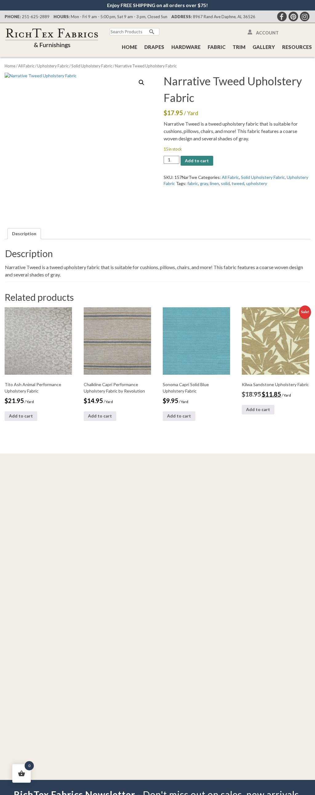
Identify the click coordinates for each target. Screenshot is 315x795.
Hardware (186, 47)
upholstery (256, 183)
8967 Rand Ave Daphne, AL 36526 (224, 16)
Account (267, 32)
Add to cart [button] (21, 415)
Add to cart (197, 160)
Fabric (216, 47)
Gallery (264, 47)
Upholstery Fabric (53, 65)
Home (129, 47)
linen (214, 183)
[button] (141, 82)
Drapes (154, 47)
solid (225, 183)
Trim (239, 47)
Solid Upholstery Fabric (91, 65)
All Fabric (26, 65)
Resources (297, 47)
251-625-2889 (36, 16)
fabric (192, 183)
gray (204, 183)
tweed (238, 183)
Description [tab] (24, 233)
